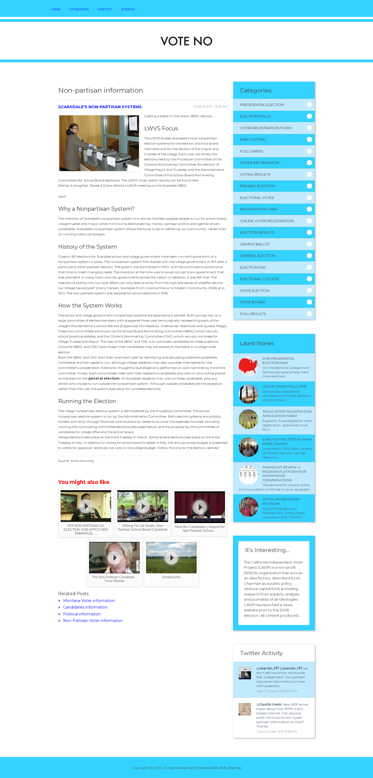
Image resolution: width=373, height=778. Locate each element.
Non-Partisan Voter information (93, 620)
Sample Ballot (255, 244)
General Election (257, 255)
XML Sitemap (230, 768)
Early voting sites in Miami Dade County (287, 441)
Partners (203, 768)
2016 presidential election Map (278, 360)
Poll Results (253, 314)
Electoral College (259, 279)
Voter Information (259, 162)
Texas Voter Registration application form (287, 413)
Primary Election (257, 186)
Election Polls (255, 116)
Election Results (257, 232)
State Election (255, 290)
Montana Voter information (89, 600)
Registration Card (259, 209)
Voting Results (255, 174)
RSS (214, 768)
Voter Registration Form (265, 128)
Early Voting (253, 139)
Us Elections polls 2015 (284, 386)
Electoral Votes (257, 197)
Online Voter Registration (267, 221)
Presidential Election (262, 104)
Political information (82, 614)
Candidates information (85, 607)
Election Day (253, 267)
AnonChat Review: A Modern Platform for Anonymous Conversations (284, 473)
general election (104, 378)
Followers (252, 151)
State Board (253, 302)
